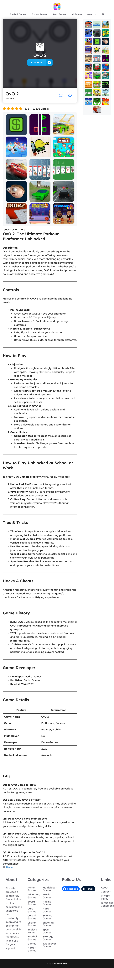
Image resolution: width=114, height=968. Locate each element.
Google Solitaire (63, 177)
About (104, 887)
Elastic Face (16, 200)
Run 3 (88, 33)
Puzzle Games (47, 896)
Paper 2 (88, 76)
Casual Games (32, 917)
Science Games (47, 917)
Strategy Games (48, 938)
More (89, 14)
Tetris (105, 67)
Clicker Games (32, 924)
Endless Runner (39, 14)
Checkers (88, 58)
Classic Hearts (97, 65)
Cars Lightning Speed (16, 176)
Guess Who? (105, 73)
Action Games (32, 889)
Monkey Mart (63, 155)
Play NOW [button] (37, 62)
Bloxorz (16, 222)
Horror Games (32, 949)
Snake (105, 84)
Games (9, 867)
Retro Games (59, 14)
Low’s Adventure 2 (105, 89)
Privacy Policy (105, 897)
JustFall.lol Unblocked (16, 154)
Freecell (97, 84)
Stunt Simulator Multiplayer (40, 198)
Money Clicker (16, 133)
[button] (103, 14)
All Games (76, 14)
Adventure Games (34, 896)
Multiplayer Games (49, 889)
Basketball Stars (63, 222)
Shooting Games (48, 924)
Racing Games (47, 903)
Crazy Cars (63, 133)
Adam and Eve (88, 82)
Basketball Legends (40, 220)
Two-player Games (49, 945)
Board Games (32, 903)
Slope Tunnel (97, 99)
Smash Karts (88, 23)
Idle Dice (105, 33)
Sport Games (47, 931)
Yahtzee (105, 101)
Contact (106, 891)
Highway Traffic (63, 200)
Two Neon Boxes (40, 133)
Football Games (18, 14)
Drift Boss (96, 93)
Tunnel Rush (88, 40)
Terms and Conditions (107, 904)
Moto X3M (105, 24)
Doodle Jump (40, 155)
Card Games (32, 910)
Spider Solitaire (39, 177)
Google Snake (97, 22)
